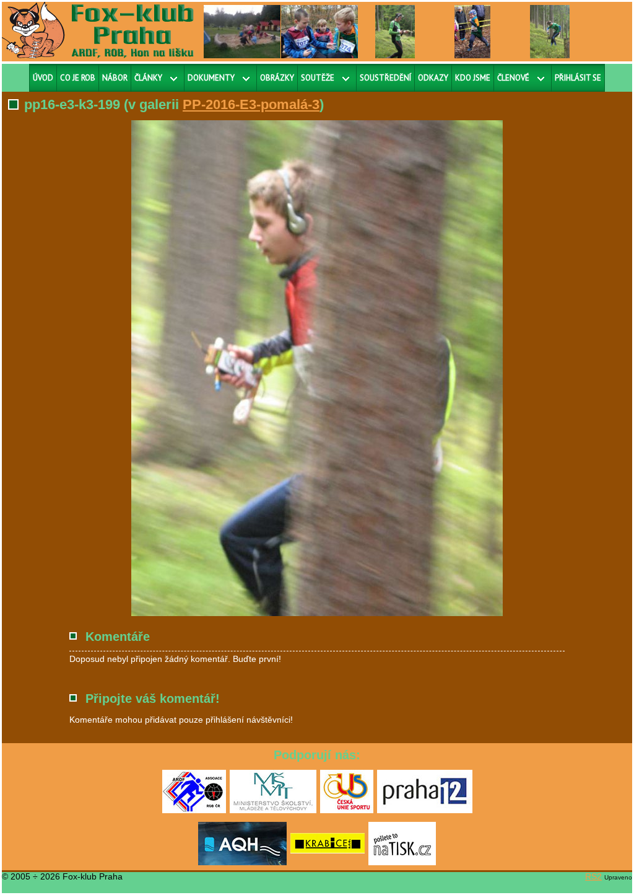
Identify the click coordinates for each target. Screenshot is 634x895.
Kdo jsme (472, 78)
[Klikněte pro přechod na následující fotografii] (174, 368)
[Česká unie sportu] (346, 811)
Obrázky (277, 78)
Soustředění (385, 78)
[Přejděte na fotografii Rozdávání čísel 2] (321, 31)
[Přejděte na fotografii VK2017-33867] (472, 31)
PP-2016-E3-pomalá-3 (251, 104)
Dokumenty (211, 78)
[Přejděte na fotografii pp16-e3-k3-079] (395, 31)
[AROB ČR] (194, 811)
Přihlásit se (578, 78)
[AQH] (242, 863)
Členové (513, 78)
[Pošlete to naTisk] (402, 863)
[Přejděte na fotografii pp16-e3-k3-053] (550, 31)
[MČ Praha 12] (424, 811)
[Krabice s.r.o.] (327, 863)
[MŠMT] (273, 811)
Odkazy (433, 78)
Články (148, 78)
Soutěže (317, 78)
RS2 (593, 876)
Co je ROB (77, 78)
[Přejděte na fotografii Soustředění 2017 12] (251, 31)
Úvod (43, 78)
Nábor (115, 78)
